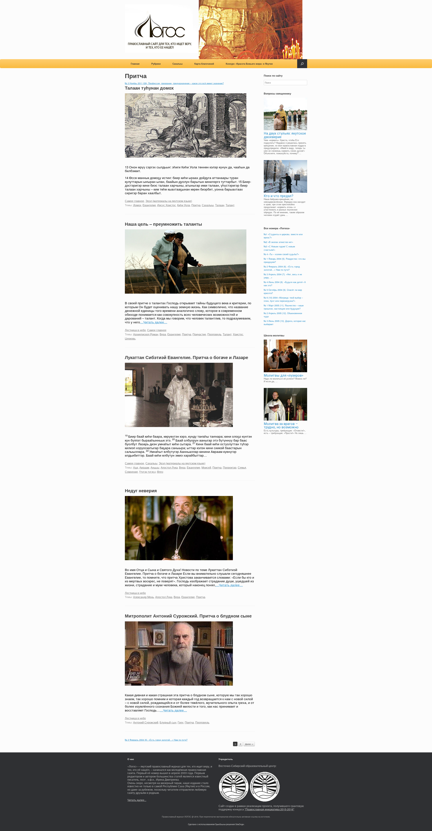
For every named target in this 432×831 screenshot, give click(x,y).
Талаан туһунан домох (149, 88)
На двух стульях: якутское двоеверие (285, 135)
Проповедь (214, 334)
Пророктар (229, 467)
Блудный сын (168, 722)
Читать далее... (136, 800)
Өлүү (160, 471)
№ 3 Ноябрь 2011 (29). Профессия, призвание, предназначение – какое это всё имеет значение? (174, 83)
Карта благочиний (204, 63)
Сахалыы (177, 63)
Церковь (130, 338)
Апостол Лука (169, 467)
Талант (230, 205)
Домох (137, 205)
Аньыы (155, 467)
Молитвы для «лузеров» (283, 375)
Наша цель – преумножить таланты (163, 224)
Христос (238, 334)
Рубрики (156, 63)
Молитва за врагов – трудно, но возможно (281, 425)
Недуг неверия (141, 490)
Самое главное (134, 201)
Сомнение (131, 471)
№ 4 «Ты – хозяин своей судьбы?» (281, 254)
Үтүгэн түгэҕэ (147, 471)
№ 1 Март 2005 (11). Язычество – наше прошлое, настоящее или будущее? (284, 307)
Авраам (144, 467)
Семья (242, 467)
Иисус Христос (166, 205)
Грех (180, 722)
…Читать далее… (153, 322)
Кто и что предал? (278, 196)
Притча (195, 205)
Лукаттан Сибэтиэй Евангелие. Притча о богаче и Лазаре (186, 357)
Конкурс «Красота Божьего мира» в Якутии (249, 63)
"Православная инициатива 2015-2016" (269, 809)
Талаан (219, 205)
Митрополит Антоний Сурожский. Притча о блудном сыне (188, 616)
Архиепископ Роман (145, 334)
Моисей (206, 467)
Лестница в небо (135, 330)
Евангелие (149, 205)
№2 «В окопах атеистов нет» (278, 242)
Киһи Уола (183, 205)
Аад (135, 467)
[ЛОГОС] (213, 29)
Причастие (199, 334)
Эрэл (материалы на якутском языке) (168, 201)
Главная (135, 63)
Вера (163, 334)
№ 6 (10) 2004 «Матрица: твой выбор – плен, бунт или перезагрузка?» (283, 299)
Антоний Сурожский (145, 722)
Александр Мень (143, 597)
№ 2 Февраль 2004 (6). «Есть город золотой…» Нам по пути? (156, 739)
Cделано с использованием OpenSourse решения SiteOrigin (216, 824)
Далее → (249, 744)
